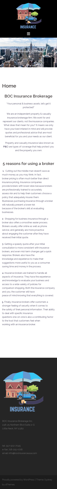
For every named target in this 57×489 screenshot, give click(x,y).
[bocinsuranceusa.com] (28, 15)
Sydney (48, 479)
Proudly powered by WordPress (18, 479)
